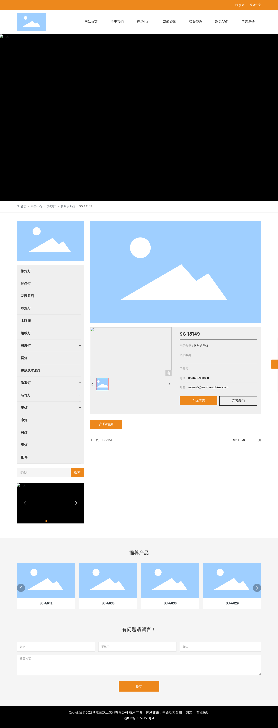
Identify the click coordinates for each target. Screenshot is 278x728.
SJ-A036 (170, 603)
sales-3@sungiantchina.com (208, 387)
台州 (178, 712)
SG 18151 (106, 440)
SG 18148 (239, 440)
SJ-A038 (108, 603)
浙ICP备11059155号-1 (139, 718)
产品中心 (36, 206)
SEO (189, 712)
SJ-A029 (232, 603)
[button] (46, 521)
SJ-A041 (46, 603)
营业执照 (202, 712)
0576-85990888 (198, 378)
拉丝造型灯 (68, 206)
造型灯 (51, 206)
